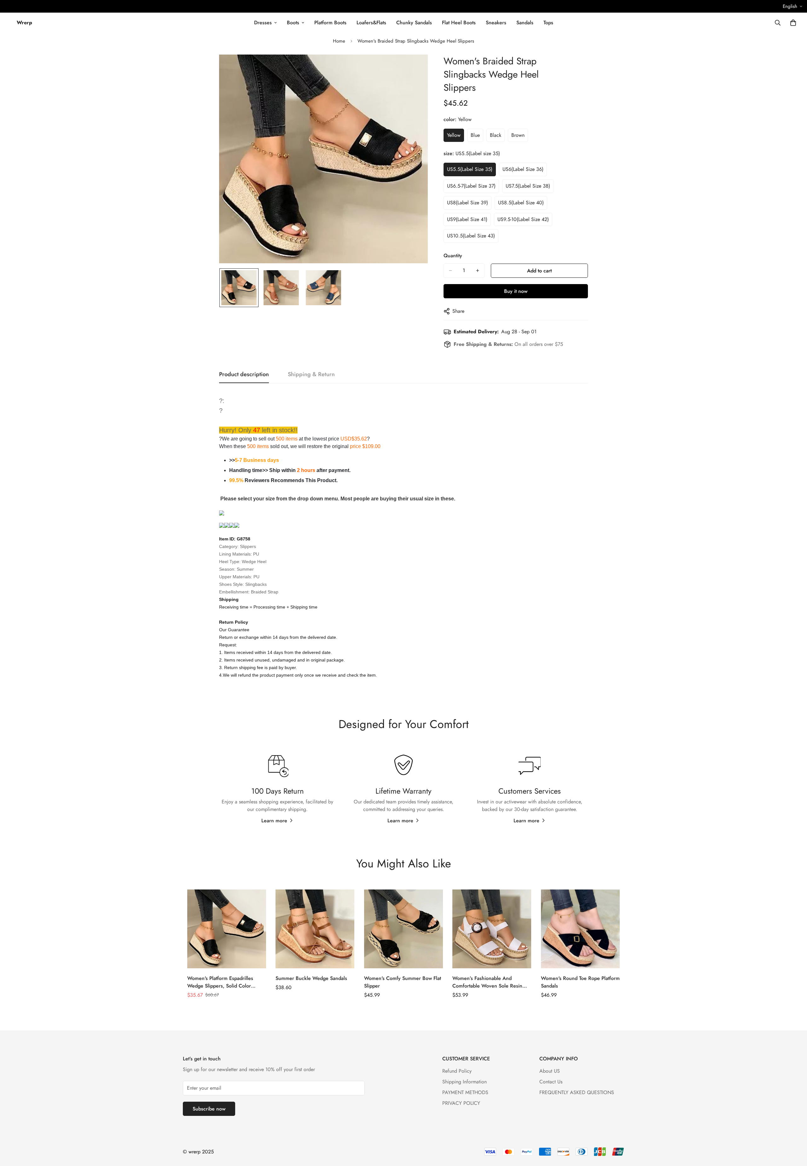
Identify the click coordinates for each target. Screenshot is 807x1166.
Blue (475, 135)
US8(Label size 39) (467, 202)
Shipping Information (464, 1081)
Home (339, 41)
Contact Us (550, 1081)
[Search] (777, 23)
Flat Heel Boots (459, 22)
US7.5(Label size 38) (528, 185)
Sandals (524, 22)
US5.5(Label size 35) (469, 169)
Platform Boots (330, 22)
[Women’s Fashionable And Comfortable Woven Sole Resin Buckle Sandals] (491, 928)
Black (495, 135)
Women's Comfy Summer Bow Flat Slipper (402, 982)
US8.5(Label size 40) (521, 202)
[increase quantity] (477, 270)
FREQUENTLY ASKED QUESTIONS (576, 1092)
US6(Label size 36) (522, 169)
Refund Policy (457, 1071)
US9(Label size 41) (467, 219)
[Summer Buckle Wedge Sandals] (315, 928)
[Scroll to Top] (794, 1131)
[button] (793, 22)
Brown (518, 135)
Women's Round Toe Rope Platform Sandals (580, 982)
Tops (548, 22)
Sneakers (496, 22)
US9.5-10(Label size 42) (523, 219)
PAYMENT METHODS (465, 1092)
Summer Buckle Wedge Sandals (311, 978)
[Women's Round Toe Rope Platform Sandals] (580, 928)
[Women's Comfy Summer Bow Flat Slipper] (403, 928)
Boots (293, 22)
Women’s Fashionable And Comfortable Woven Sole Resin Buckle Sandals (487, 982)
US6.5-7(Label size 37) (471, 185)
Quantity (453, 255)
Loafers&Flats (371, 22)
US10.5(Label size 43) (471, 235)
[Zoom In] (414, 68)
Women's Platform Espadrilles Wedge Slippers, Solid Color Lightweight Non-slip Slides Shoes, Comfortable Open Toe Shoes (225, 982)
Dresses (263, 22)
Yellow (454, 135)
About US (549, 1071)
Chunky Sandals (414, 22)
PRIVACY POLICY (461, 1103)
